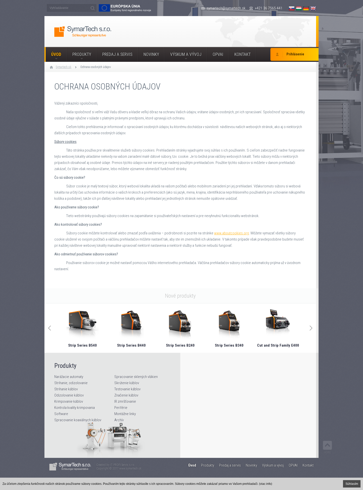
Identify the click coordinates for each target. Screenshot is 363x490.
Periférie (120, 407)
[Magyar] (299, 8)
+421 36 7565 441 (268, 8)
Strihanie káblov (66, 389)
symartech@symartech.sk (226, 8)
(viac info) (265, 484)
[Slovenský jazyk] (292, 8)
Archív (119, 420)
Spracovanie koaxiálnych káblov (77, 420)
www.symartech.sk (130, 468)
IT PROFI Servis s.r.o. (122, 465)
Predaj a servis (117, 54)
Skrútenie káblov (126, 383)
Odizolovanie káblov (69, 395)
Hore (327, 452)
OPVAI (218, 54)
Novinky (151, 54)
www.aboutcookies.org (231, 233)
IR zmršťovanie (125, 401)
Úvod (56, 54)
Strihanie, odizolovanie (71, 383)
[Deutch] (306, 8)
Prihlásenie (295, 54)
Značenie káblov (126, 395)
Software (61, 414)
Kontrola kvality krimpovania (74, 407)
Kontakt (242, 54)
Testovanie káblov (127, 389)
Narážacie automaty (68, 377)
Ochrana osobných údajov (95, 67)
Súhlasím (351, 484)
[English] (313, 8)
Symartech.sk (63, 67)
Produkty (81, 54)
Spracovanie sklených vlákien (136, 377)
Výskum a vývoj (186, 54)
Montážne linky (125, 414)
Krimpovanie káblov (68, 401)
